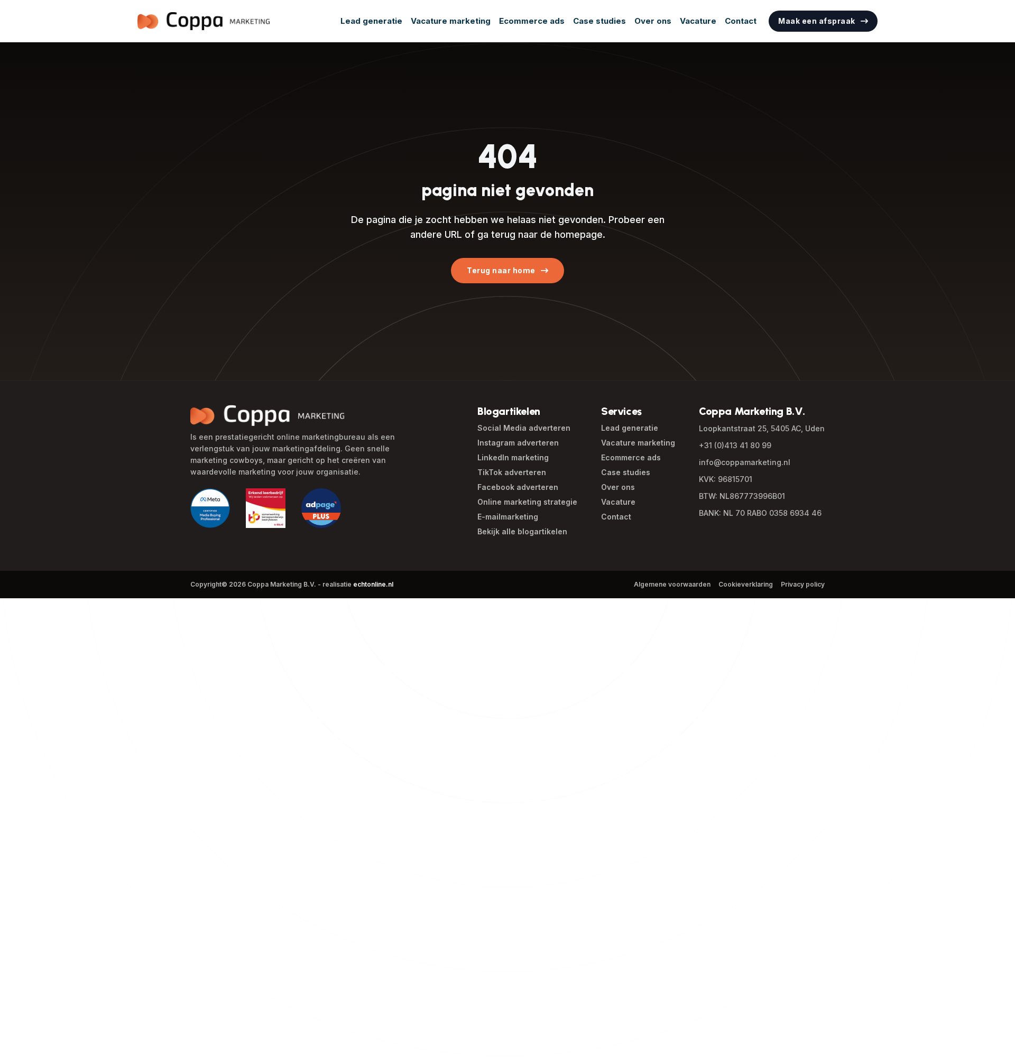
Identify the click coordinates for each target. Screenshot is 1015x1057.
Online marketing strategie (527, 501)
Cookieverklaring (745, 584)
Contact (740, 21)
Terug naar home (501, 270)
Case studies (599, 21)
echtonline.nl (373, 584)
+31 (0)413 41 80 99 (735, 445)
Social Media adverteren (523, 427)
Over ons (652, 21)
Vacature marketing (451, 21)
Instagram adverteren (518, 442)
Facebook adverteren (517, 487)
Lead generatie (371, 21)
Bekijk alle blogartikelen (522, 531)
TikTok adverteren (511, 472)
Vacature (698, 21)
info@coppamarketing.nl (744, 462)
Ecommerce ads (532, 21)
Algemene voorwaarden (672, 584)
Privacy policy (803, 584)
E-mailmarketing (507, 516)
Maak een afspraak (816, 20)
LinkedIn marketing (513, 457)
